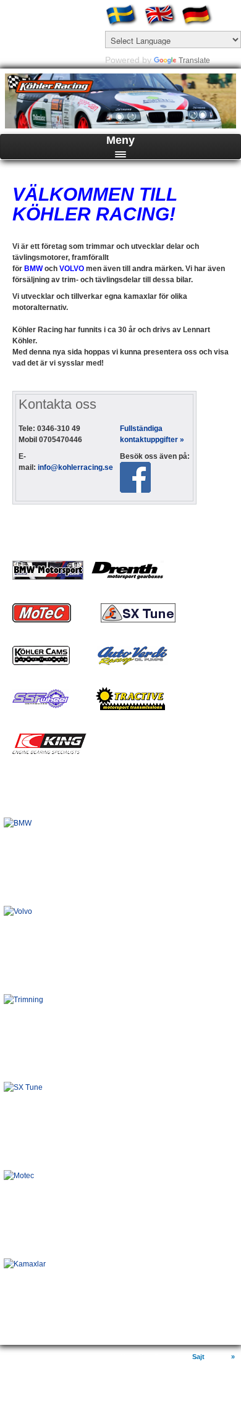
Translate (194, 60)
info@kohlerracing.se (75, 467)
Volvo (18, 893)
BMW (17, 805)
